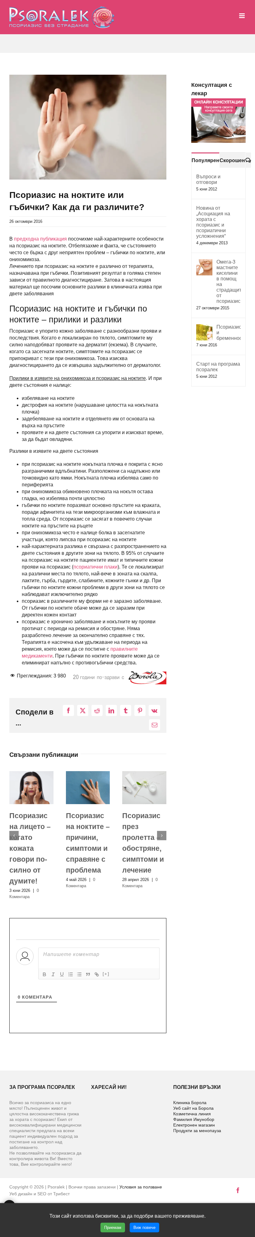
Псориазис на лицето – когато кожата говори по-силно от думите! (30, 848)
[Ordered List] (70, 974)
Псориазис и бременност (228, 332)
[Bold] (44, 974)
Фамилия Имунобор (193, 1119)
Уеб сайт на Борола (193, 1108)
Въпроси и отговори (208, 179)
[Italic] (53, 974)
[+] (106, 974)
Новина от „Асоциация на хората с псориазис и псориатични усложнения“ (213, 222)
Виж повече (144, 1227)
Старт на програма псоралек (218, 366)
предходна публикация (40, 238)
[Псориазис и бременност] (204, 327)
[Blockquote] (88, 974)
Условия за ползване (140, 1186)
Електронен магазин (194, 1124)
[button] (14, 835)
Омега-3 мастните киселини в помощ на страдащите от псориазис (228, 281)
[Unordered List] (79, 974)
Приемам (112, 1227)
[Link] (96, 974)
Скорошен (232, 160)
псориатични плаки (95, 566)
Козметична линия (192, 1113)
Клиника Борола (189, 1102)
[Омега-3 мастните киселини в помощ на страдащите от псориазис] (204, 262)
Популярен (205, 160)
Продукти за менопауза (197, 1130)
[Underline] (62, 974)
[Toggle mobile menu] (242, 15)
